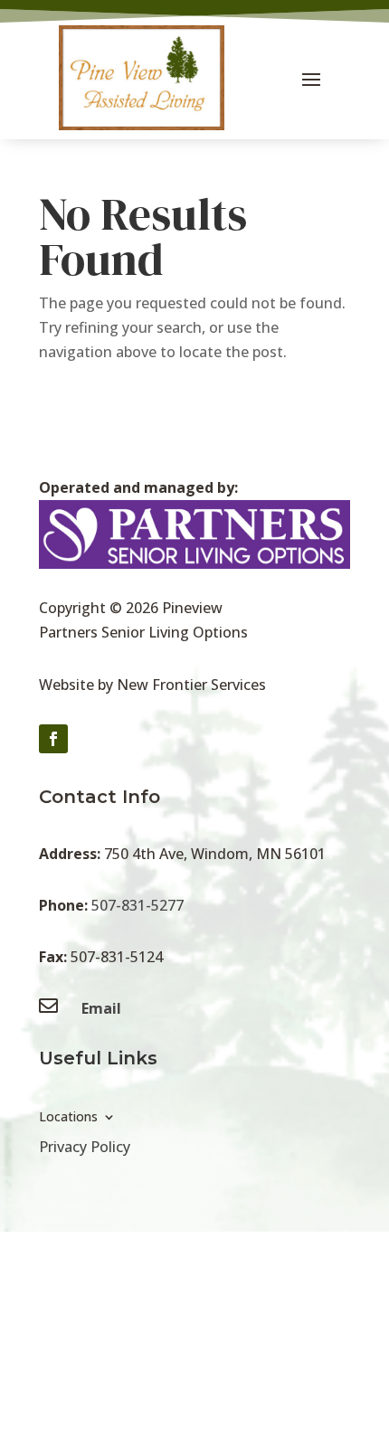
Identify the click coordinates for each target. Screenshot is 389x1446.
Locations (68, 1117)
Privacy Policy (84, 1147)
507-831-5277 (137, 905)
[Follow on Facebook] (53, 738)
